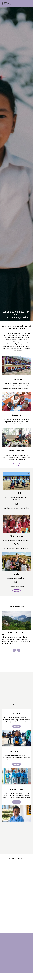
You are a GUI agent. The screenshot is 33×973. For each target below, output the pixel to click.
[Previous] (14, 650)
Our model (16, 465)
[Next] (19, 650)
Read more (16, 591)
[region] (16, 631)
